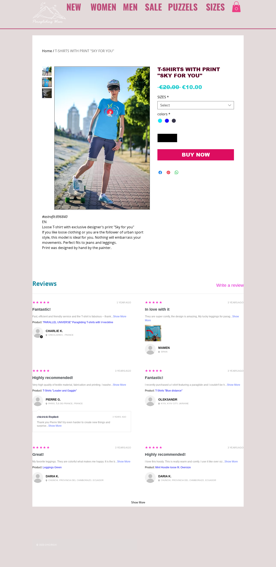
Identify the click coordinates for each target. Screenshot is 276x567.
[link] (236, 6)
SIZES (163, 97)
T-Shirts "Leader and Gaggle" (60, 390)
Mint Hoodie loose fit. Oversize (173, 467)
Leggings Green (52, 467)
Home (47, 51)
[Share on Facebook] (160, 172)
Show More (119, 316)
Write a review (230, 285)
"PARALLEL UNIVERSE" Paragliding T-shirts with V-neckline (78, 322)
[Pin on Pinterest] (168, 172)
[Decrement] (161, 138)
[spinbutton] (167, 138)
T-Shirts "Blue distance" (168, 390)
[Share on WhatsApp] (176, 172)
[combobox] (195, 105)
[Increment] (174, 138)
